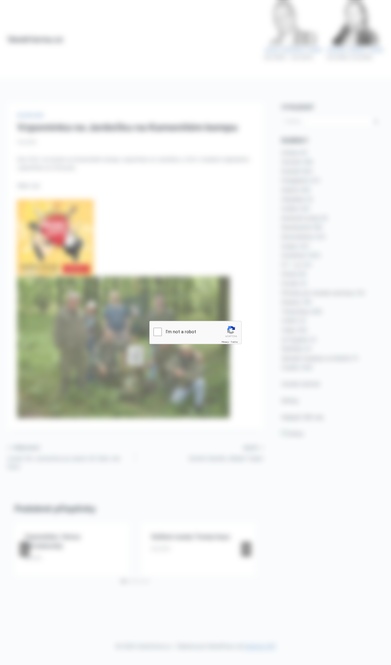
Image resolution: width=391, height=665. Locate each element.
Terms (234, 342)
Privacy (225, 342)
